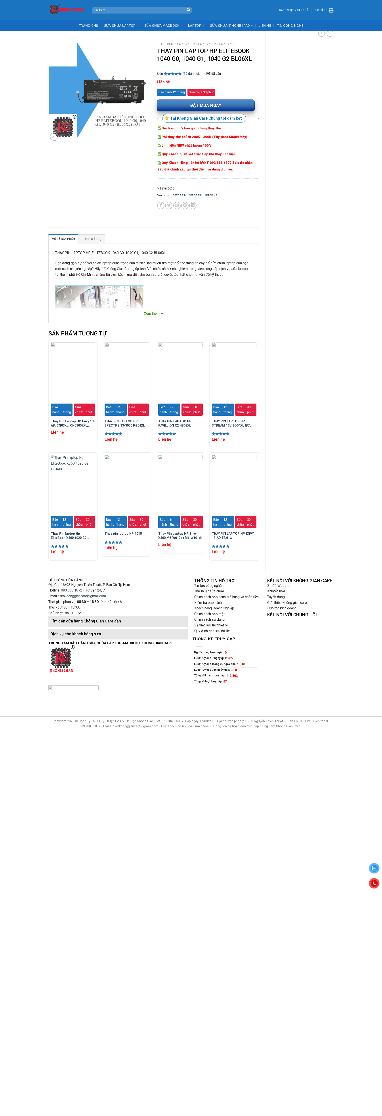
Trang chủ (165, 44)
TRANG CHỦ (88, 26)
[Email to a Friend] (177, 205)
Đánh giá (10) (92, 239)
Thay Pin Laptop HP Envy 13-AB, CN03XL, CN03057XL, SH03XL (73, 423)
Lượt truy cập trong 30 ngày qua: (215, 664)
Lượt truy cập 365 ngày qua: (212, 669)
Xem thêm (152, 313)
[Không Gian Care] (66, 10)
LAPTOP (194, 26)
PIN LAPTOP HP (224, 44)
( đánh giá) (192, 74)
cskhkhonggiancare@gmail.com (81, 596)
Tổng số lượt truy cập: (208, 681)
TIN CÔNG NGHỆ (290, 26)
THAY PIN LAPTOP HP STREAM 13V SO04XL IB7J (231, 423)
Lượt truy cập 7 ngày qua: (210, 658)
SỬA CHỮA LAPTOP (120, 26)
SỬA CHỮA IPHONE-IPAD (230, 26)
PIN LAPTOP (201, 44)
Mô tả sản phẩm (63, 239)
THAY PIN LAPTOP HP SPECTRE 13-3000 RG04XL (125, 423)
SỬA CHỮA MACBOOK (162, 26)
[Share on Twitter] (168, 205)
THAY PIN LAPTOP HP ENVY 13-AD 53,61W (233, 536)
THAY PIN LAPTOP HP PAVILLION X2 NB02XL (174, 423)
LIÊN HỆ (265, 26)
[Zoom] (54, 136)
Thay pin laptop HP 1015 (123, 534)
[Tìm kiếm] (188, 10)
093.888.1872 (71, 590)
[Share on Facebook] (160, 205)
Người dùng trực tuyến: (209, 652)
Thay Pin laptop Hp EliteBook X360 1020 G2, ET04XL (69, 536)
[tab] (63, 238)
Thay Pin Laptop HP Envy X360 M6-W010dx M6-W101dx (180, 536)
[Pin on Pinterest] (185, 205)
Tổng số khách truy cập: (210, 675)
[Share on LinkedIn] (193, 205)
